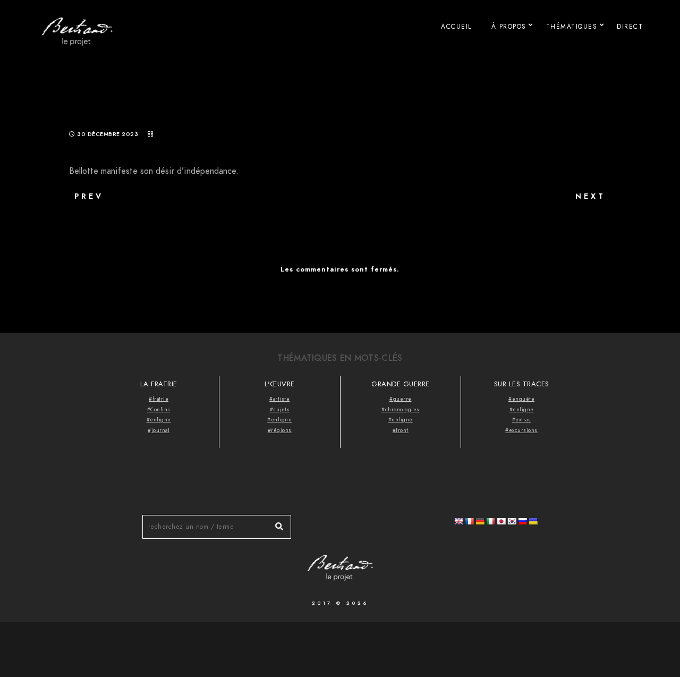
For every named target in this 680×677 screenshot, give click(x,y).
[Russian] (522, 521)
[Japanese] (501, 521)
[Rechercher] (275, 523)
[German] (479, 521)
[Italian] (490, 521)
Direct (630, 26)
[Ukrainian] (533, 521)
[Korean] (511, 521)
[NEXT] (536, 213)
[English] (458, 521)
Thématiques (572, 26)
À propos (508, 26)
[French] (469, 521)
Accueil (456, 26)
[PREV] (143, 213)
